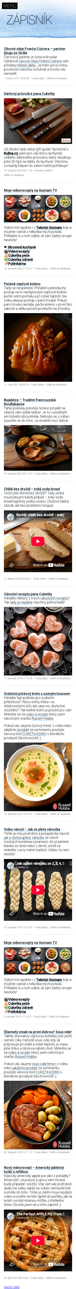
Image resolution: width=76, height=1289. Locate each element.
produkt (23, 730)
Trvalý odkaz (37, 78)
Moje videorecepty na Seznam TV (30, 190)
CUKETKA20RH (35, 734)
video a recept (37, 714)
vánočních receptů (54, 598)
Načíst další (11, 1287)
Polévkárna (17, 264)
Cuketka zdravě (20, 259)
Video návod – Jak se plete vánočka (32, 829)
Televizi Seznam (49, 227)
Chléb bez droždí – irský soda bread (32, 489)
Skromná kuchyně (22, 247)
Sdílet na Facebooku (57, 78)
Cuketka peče (19, 255)
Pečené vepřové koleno (22, 284)
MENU (9, 6)
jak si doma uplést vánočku (24, 837)
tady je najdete (21, 602)
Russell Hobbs (42, 718)
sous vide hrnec (44, 1064)
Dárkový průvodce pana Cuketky (29, 94)
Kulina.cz (11, 153)
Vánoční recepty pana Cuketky (28, 594)
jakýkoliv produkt (24, 1068)
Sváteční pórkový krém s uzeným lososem (37, 694)
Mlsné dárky (27, 65)
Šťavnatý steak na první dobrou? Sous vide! (38, 1032)
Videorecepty (19, 251)
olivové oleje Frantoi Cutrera (40, 61)
